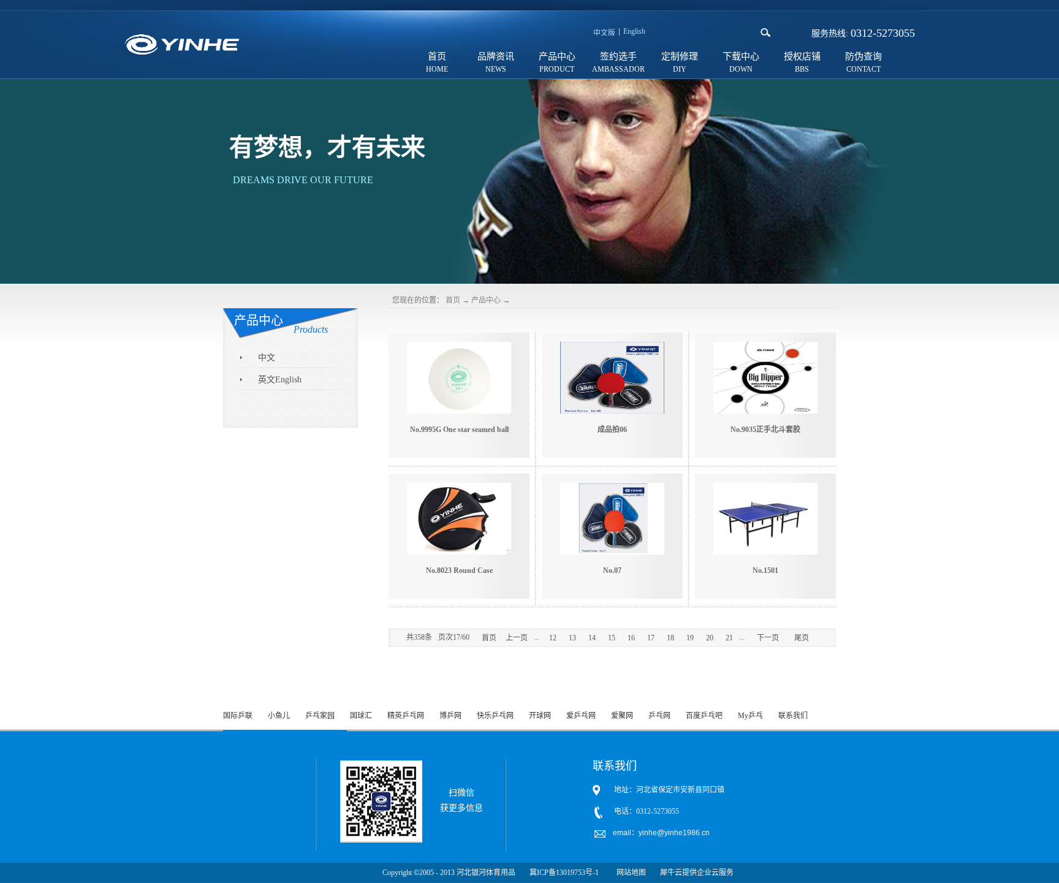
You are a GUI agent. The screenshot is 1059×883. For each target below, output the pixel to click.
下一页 (768, 638)
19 (690, 638)
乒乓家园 (320, 715)
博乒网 (450, 715)
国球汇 (361, 715)
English (634, 31)
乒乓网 (659, 715)
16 (631, 638)
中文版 (604, 33)
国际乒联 (237, 715)
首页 (437, 56)
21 (729, 638)
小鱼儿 (279, 715)
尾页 (801, 638)
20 (709, 638)
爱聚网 (622, 715)
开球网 (540, 715)
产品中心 (486, 300)
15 (611, 638)
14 (592, 638)
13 (572, 638)
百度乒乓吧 (704, 715)
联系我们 (793, 715)
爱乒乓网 (581, 715)
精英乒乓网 (405, 715)
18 (670, 638)
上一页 (517, 638)
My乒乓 (750, 715)
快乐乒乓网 (495, 715)
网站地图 (629, 872)
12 (552, 638)
